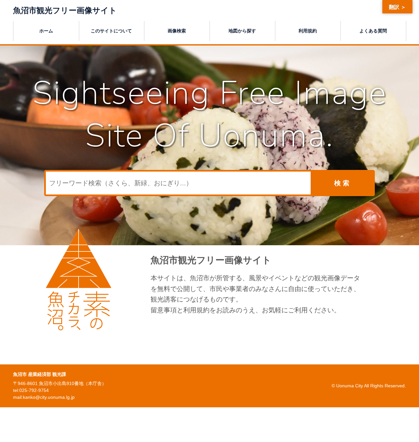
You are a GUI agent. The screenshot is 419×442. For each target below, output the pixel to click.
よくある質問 (373, 30)
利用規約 (308, 30)
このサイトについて (111, 30)
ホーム (46, 30)
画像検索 (177, 30)
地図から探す (242, 30)
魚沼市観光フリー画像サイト (65, 10)
